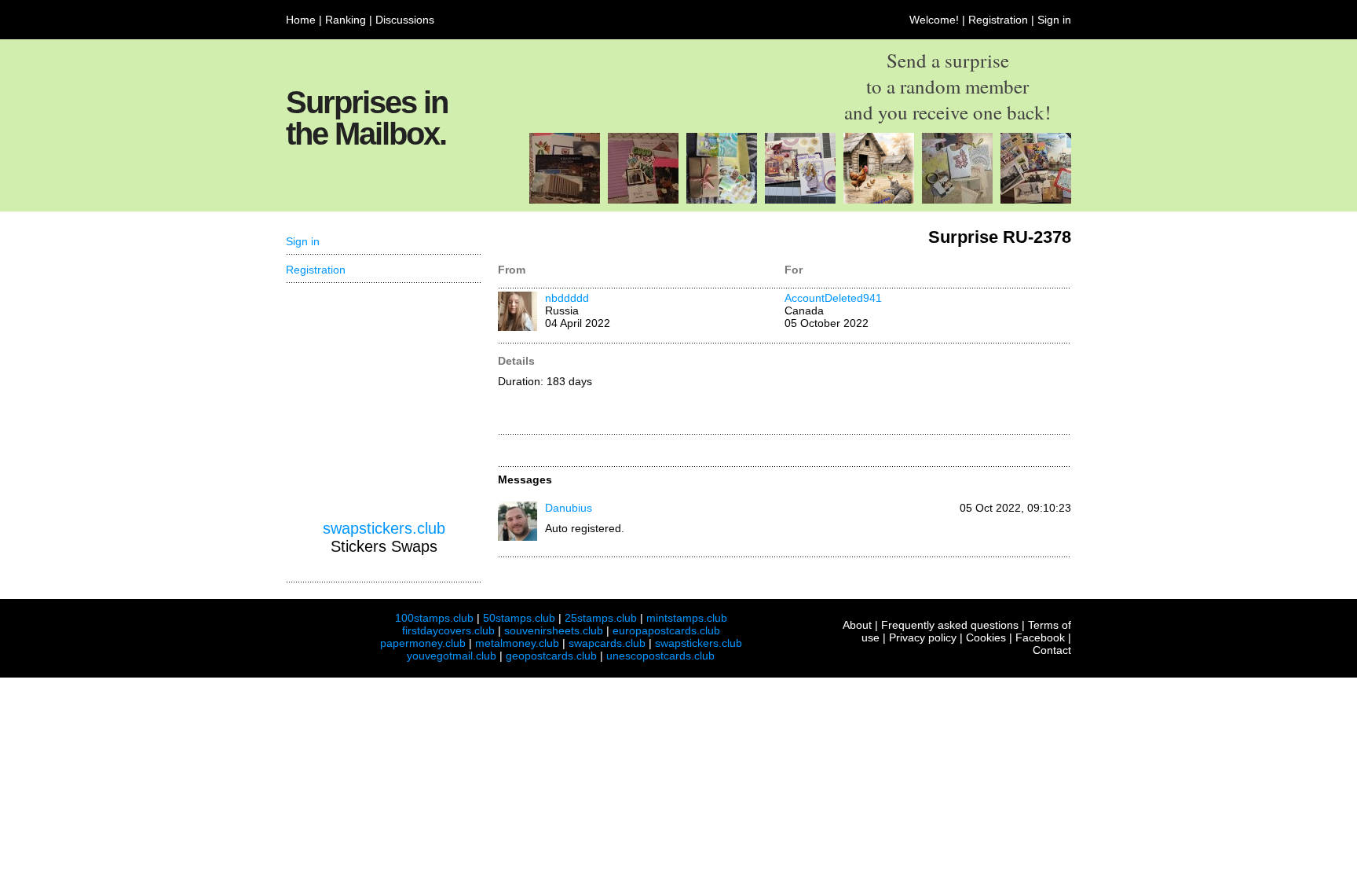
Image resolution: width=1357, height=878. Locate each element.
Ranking (345, 19)
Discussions (404, 19)
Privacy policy (922, 637)
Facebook (1040, 637)
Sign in (1054, 19)
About (857, 625)
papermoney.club (423, 643)
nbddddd (567, 298)
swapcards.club (607, 643)
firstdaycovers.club (448, 630)
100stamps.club (434, 618)
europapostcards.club (666, 630)
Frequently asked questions (950, 625)
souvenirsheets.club (553, 630)
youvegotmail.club (451, 655)
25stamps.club (601, 618)
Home (301, 19)
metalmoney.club (517, 643)
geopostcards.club (551, 655)
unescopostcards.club (660, 655)
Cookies (986, 637)
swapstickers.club (384, 528)
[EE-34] (1035, 199)
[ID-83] (721, 199)
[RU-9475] (878, 199)
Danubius (568, 507)
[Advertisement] (928, 390)
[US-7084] (643, 199)
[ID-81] (957, 199)
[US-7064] (564, 199)
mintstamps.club (686, 618)
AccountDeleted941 (833, 298)
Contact (1052, 650)
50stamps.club (519, 618)
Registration (998, 19)
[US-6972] (800, 199)
